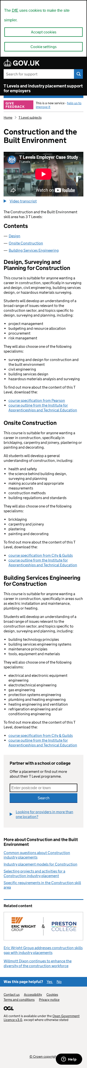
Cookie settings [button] (43, 46)
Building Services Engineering (34, 250)
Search (44, 798)
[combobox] (43, 788)
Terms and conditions (19, 999)
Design (14, 236)
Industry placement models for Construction (40, 864)
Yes (50, 981)
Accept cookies (43, 32)
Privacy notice (49, 999)
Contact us (12, 994)
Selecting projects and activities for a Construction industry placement (34, 873)
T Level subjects (30, 117)
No (59, 981)
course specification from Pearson (36, 400)
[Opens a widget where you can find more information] (69, 1060)
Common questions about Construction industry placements (37, 855)
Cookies (52, 994)
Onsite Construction (26, 243)
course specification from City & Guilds (40, 555)
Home (8, 117)
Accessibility (33, 994)
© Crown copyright (43, 1056)
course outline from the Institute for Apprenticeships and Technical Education (42, 407)
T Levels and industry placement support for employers (43, 88)
